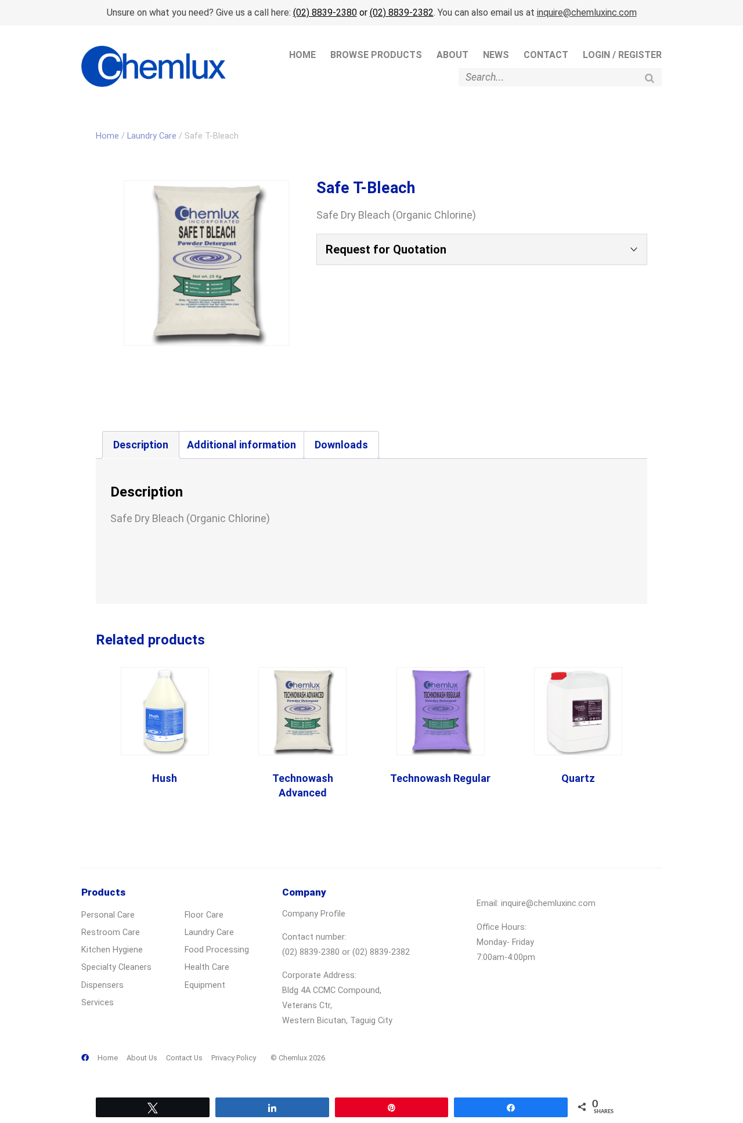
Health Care (207, 967)
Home (302, 54)
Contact (546, 54)
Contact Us (184, 1057)
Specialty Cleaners (116, 967)
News (496, 54)
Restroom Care (110, 932)
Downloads (341, 445)
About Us (142, 1057)
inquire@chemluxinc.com (587, 12)
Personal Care (108, 915)
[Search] (649, 78)
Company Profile (313, 914)
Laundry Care (151, 136)
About (452, 54)
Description (140, 445)
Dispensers (102, 985)
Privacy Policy (233, 1057)
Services (97, 1003)
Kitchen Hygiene (112, 950)
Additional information (241, 445)
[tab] (140, 445)
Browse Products (376, 54)
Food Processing (217, 950)
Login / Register (622, 54)
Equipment (205, 985)
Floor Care (204, 915)
